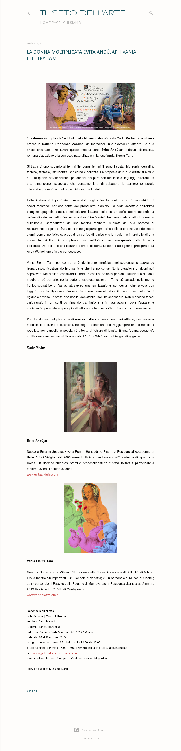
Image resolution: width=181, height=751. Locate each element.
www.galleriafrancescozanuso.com (55, 653)
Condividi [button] (32, 691)
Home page (50, 23)
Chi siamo (72, 23)
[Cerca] (151, 12)
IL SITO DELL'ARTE (83, 12)
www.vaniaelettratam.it (42, 595)
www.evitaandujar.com (42, 474)
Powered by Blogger (94, 730)
